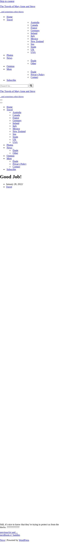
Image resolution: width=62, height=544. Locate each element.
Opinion (10, 66)
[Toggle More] (53, 158)
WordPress (24, 540)
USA (33, 52)
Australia (35, 22)
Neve (2, 540)
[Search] (31, 86)
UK (32, 49)
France (34, 28)
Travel (9, 187)
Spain (33, 47)
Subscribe (11, 80)
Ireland (34, 33)
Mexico (34, 38)
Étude (33, 60)
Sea (32, 44)
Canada (34, 25)
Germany (35, 30)
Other (33, 63)
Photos (10, 55)
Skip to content (7, 1)
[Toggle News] (53, 148)
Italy (33, 36)
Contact (34, 77)
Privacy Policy (38, 74)
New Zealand (37, 41)
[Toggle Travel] (53, 110)
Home (9, 17)
